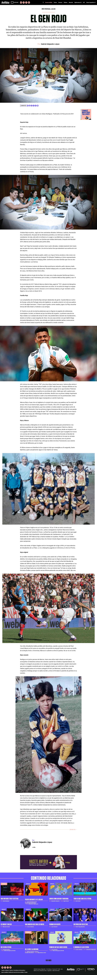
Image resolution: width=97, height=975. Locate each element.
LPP (84, 2)
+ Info (33, 847)
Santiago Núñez (6, 949)
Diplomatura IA (77, 2)
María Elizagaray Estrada (9, 950)
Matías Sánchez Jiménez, (33, 951)
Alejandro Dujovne (55, 901)
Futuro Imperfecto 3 (91, 2)
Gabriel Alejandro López (50, 44)
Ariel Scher (78, 901)
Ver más (48, 960)
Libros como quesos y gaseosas (58, 899)
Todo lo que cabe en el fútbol (82, 899)
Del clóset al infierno (31, 949)
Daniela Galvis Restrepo (30, 902)
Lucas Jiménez (30, 926)
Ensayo (28, 884)
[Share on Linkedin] (36, 105)
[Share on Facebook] (30, 105)
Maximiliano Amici (42, 952)
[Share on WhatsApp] (32, 105)
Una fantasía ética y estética (9, 899)
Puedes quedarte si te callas (34, 899)
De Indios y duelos (6, 924)
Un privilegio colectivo (80, 924)
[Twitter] (21, 2)
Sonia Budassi (6, 901)
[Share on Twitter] (28, 105)
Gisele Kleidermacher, (32, 901)
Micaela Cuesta (6, 926)
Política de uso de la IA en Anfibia (16, 972)
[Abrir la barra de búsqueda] (43, 2)
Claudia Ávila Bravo (29, 952)
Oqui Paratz (66, 901)
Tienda (25, 972)
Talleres (65, 2)
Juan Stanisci (54, 926)
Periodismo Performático (19, 970)
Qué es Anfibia (4, 972)
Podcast (60, 2)
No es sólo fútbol (6, 947)
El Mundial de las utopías (81, 947)
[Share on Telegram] (34, 105)
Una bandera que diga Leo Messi (34, 924)
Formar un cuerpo (54, 924)
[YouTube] (29, 2)
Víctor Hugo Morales (80, 926)
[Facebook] (24, 2)
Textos (55, 2)
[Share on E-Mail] (38, 105)
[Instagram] (26, 2)
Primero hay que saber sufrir (58, 947)
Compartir (23, 105)
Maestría (71, 2)
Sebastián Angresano (33, 903)
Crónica (4, 884)
